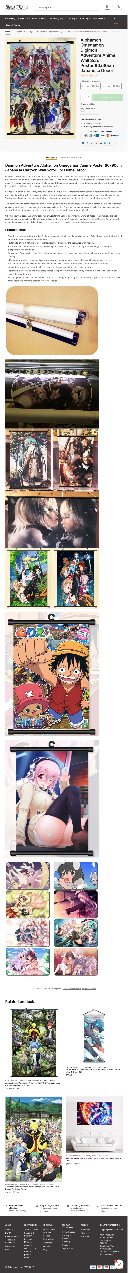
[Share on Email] (100, 143)
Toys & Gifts (67, 1248)
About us (9, 1229)
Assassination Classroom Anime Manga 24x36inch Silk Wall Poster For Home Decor (32, 1187)
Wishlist (46, 1246)
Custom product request (27, 1254)
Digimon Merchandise (38, 32)
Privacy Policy (11, 1236)
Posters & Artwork (89, 988)
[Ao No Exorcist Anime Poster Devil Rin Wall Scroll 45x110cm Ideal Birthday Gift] (94, 1036)
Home (7, 32)
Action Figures (68, 1232)
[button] (89, 96)
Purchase (118, 10)
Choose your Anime (20, 32)
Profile (107, 10)
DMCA (8, 1233)
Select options (34, 1093)
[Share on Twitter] (92, 143)
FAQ (7, 1249)
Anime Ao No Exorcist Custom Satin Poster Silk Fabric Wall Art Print (94, 1159)
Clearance (47, 1242)
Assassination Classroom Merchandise (22, 1080)
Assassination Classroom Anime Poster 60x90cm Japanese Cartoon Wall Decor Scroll (32, 1084)
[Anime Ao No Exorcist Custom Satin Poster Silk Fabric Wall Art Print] (94, 1124)
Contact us (10, 1246)
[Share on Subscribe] (105, 143)
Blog (45, 1249)
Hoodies (66, 1245)
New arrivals (48, 1239)
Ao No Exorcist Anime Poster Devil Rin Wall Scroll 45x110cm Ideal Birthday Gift (93, 1070)
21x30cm (85, 86)
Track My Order (31, 1229)
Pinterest (85, 1233)
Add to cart (107, 97)
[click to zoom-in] (40, 88)
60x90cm (116, 86)
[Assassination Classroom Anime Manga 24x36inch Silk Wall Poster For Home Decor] (33, 1139)
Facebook (85, 1229)
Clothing (66, 1241)
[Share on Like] (82, 143)
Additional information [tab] (71, 157)
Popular (46, 1236)
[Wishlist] (58, 1011)
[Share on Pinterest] (96, 143)
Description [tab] (51, 157)
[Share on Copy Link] (114, 143)
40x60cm (106, 86)
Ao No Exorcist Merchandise (78, 1067)
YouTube (85, 1236)
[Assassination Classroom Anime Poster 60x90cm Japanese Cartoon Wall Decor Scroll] (33, 1043)
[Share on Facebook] (87, 143)
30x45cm (95, 86)
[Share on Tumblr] (110, 143)
